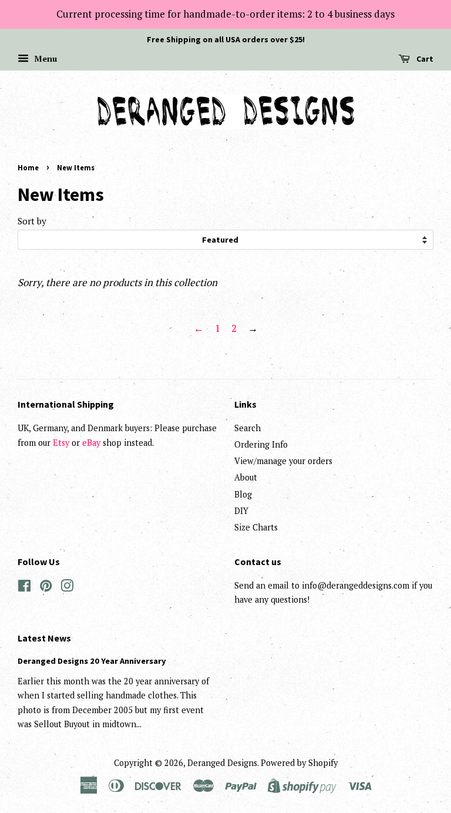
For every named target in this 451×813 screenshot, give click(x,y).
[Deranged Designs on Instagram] (66, 587)
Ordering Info (261, 444)
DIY (241, 510)
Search (247, 428)
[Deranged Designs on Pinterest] (45, 587)
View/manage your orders (283, 460)
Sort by (32, 221)
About (245, 477)
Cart (424, 58)
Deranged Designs (222, 762)
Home (28, 167)
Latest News (44, 638)
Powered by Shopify (299, 762)
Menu (44, 58)
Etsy (61, 442)
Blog (243, 494)
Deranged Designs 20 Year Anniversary (92, 661)
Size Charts (256, 527)
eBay (91, 442)
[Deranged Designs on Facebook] (24, 587)
